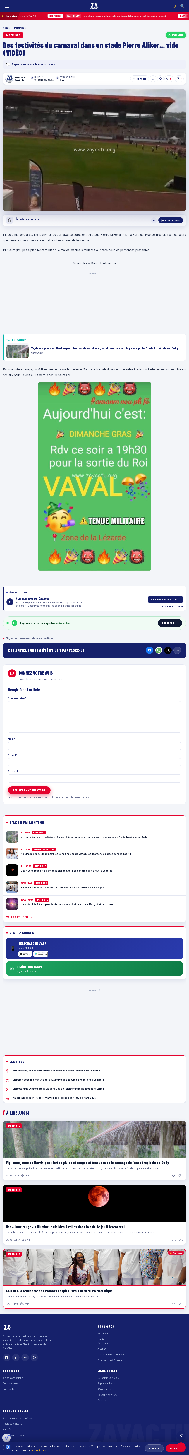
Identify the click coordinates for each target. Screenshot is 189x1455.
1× (154, 220)
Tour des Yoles (11, 1383)
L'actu (100, 1339)
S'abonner (178, 34)
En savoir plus (38, 1450)
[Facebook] (149, 650)
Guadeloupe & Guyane (109, 1360)
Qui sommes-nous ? (108, 1377)
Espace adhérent (106, 1383)
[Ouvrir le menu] (7, 6)
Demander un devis (13, 1434)
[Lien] (177, 650)
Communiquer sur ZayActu (17, 1417)
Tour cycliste (10, 1389)
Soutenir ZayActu (107, 1394)
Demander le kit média (172, 606)
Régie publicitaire (107, 1389)
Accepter (176, 1448)
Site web (13, 771)
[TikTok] (16, 1357)
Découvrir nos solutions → (165, 599)
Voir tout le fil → (19, 917)
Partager (141, 78)
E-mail (12, 754)
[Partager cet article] (181, 1435)
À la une (101, 1348)
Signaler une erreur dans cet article (28, 638)
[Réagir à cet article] (153, 78)
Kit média (8, 1429)
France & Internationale (110, 1354)
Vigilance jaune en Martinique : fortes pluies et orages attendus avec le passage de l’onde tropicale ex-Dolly (87, 1162)
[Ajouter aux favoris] (160, 78)
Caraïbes (102, 1343)
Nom (11, 738)
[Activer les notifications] (6, 1438)
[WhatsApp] (158, 650)
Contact (102, 1400)
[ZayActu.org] (94, 6)
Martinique (20, 27)
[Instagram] (25, 1357)
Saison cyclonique (13, 1377)
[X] (168, 650)
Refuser (154, 1448)
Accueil (7, 27)
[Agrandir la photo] (94, 150)
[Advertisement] (94, 302)
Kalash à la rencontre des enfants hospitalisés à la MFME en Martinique (59, 1291)
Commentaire (17, 698)
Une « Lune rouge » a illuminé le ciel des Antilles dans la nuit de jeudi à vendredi (71, 15)
